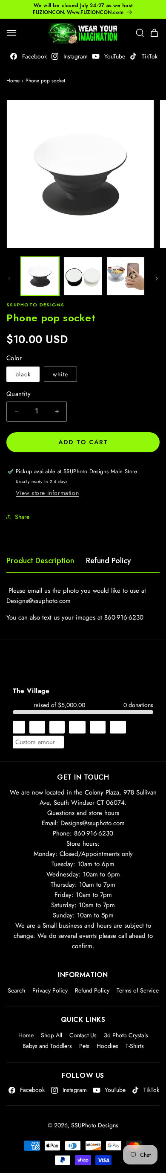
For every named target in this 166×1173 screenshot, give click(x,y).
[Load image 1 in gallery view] (40, 276)
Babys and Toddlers (47, 1046)
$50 (117, 727)
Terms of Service (138, 990)
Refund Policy (108, 560)
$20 (77, 727)
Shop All (51, 1035)
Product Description (40, 560)
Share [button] (22, 516)
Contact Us (83, 1035)
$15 (57, 727)
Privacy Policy (50, 990)
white (60, 374)
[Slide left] (9, 278)
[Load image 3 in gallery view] (125, 276)
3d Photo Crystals (126, 1035)
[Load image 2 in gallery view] (82, 276)
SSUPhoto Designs (94, 1125)
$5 (19, 727)
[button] (11, 32)
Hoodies (107, 1046)
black (23, 374)
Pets (84, 1046)
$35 (97, 727)
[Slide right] (156, 278)
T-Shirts (135, 1046)
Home (13, 80)
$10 (37, 727)
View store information (47, 493)
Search (16, 990)
